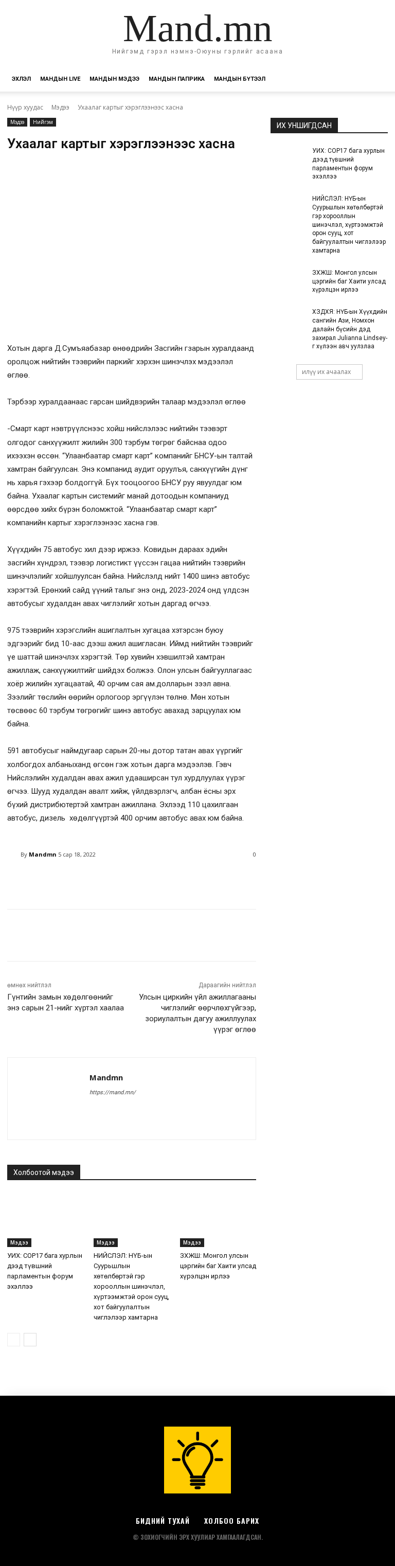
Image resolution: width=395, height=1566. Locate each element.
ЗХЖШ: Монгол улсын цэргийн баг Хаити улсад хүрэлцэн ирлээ (218, 1266)
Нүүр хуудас (25, 107)
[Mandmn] (14, 854)
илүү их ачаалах (326, 371)
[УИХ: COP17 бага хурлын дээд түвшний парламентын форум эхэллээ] (45, 1220)
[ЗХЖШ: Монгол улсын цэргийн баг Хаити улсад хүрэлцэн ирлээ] (218, 1220)
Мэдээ (60, 107)
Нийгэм (43, 122)
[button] (375, 79)
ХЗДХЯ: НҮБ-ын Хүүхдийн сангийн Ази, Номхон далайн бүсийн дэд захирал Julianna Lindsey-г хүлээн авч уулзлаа (349, 329)
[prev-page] (13, 1339)
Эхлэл (21, 79)
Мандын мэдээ (114, 79)
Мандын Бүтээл (239, 79)
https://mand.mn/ (112, 1092)
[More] (270, 880)
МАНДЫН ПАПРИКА (177, 79)
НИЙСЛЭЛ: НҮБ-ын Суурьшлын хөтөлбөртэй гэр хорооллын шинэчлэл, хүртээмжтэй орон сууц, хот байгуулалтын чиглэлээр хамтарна (131, 1286)
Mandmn (43, 854)
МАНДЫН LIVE (60, 79)
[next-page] (30, 1339)
